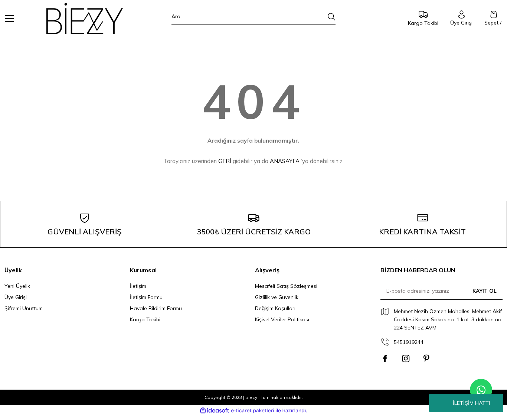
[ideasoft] (214, 410)
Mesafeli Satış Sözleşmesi (286, 286)
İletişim (138, 286)
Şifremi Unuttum (23, 308)
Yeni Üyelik (17, 286)
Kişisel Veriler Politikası (282, 319)
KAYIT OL (484, 290)
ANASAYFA (285, 161)
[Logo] (84, 18)
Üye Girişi (15, 297)
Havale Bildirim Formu (156, 308)
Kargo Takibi (145, 319)
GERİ (224, 161)
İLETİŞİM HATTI (471, 403)
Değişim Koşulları (275, 308)
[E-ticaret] (252, 410)
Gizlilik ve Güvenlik (276, 297)
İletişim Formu (146, 297)
